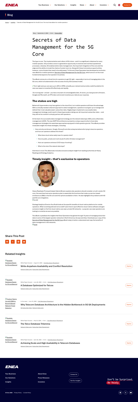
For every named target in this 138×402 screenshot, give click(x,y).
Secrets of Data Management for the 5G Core (70, 72)
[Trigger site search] (115, 5)
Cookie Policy (27, 392)
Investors (103, 5)
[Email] (24, 242)
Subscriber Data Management (40, 269)
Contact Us (127, 5)
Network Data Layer (26, 269)
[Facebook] (7, 242)
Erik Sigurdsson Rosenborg (51, 263)
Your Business (43, 5)
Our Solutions (60, 5)
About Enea (42, 374)
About (92, 5)
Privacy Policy (18, 392)
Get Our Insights (75, 380)
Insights (73, 5)
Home (7, 22)
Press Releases (43, 378)
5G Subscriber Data (26, 308)
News (82, 5)
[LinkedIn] (18, 242)
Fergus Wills (58, 33)
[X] (13, 242)
